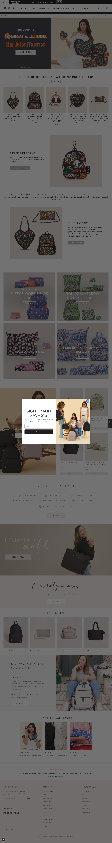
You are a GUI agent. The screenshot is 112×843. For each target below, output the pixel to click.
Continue (39, 432)
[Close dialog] (87, 401)
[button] (3, 839)
